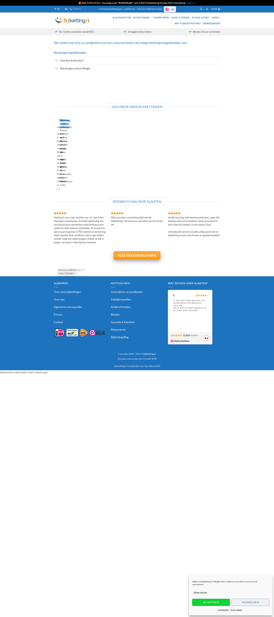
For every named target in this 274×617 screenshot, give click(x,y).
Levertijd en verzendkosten (127, 292)
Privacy (58, 314)
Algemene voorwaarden (68, 307)
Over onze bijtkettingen (67, 292)
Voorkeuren (250, 602)
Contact (58, 322)
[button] (207, 9)
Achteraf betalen (121, 307)
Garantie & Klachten (122, 322)
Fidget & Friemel (180, 17)
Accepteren (211, 602)
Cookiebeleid (223, 610)
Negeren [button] (191, 2)
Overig (215, 17)
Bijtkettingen (141, 17)
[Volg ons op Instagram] (58, 9)
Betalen (115, 314)
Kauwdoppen (161, 17)
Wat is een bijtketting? (188, 23)
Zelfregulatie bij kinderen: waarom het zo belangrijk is (68, 273)
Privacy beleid (236, 610)
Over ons (59, 299)
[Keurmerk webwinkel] (80, 332)
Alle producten (122, 17)
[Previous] (54, 155)
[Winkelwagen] (211, 23)
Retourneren (118, 329)
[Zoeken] (201, 9)
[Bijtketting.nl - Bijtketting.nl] (72, 20)
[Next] (63, 155)
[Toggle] (57, 61)
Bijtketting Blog (120, 337)
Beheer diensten (200, 592)
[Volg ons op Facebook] (55, 9)
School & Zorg (200, 17)
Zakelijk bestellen (121, 299)
